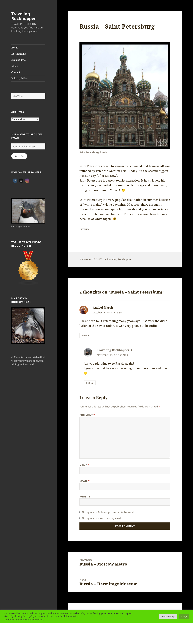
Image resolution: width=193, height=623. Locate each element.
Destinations (18, 53)
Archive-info (18, 60)
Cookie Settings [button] (168, 616)
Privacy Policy (19, 78)
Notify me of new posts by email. (102, 518)
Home (14, 47)
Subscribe (19, 156)
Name (84, 465)
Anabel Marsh (103, 307)
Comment (87, 415)
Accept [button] (184, 616)
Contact (15, 72)
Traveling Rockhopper (23, 16)
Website (84, 496)
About (14, 66)
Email (84, 481)
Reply (85, 335)
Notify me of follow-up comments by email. (108, 512)
